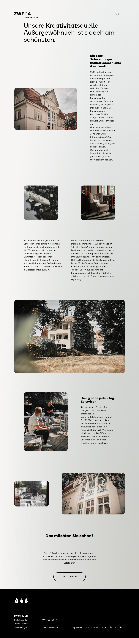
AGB (104, 627)
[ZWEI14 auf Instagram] (111, 627)
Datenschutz (92, 627)
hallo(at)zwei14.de (50, 627)
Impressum (77, 627)
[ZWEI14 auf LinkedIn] (121, 627)
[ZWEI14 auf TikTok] (116, 627)
